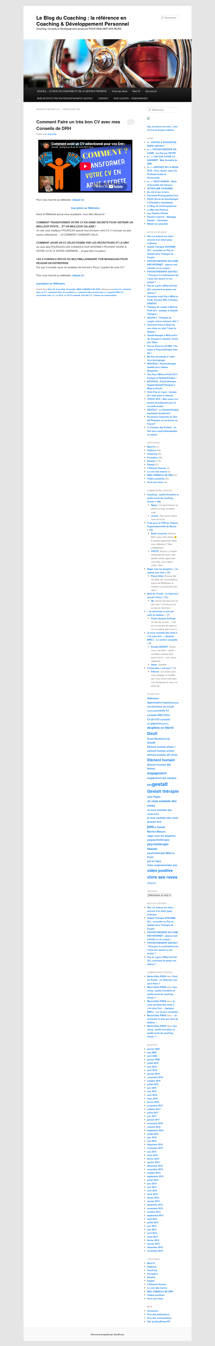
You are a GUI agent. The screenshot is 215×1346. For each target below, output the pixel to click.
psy (149, 839)
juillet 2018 (152, 1084)
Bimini (150, 706)
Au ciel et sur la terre (158, 191)
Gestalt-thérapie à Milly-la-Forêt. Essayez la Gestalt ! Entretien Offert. (162, 339)
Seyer (154, 664)
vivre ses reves (162, 877)
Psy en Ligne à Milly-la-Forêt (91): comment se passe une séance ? (162, 289)
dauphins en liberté (160, 728)
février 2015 (153, 1158)
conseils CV (162, 710)
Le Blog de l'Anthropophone (162, 206)
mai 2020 (151, 1052)
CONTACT (103, 98)
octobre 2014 (153, 1172)
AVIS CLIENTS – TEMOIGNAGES (131, 98)
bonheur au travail (163, 706)
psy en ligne (154, 861)
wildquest (151, 883)
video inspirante (156, 865)
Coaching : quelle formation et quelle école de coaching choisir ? (163, 498)
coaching (151, 710)
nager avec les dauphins (161, 835)
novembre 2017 (155, 1105)
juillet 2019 (152, 1063)
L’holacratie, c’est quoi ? (160, 668)
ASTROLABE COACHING (160, 188)
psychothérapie (160, 839)
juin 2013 (152, 1225)
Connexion (152, 1310)
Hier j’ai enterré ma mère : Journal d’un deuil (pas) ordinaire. (160, 240)
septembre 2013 (155, 1215)
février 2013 (153, 1240)
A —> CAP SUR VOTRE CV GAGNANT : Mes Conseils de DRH (162, 160)
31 (166, 597)
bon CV (117, 289)
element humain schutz (160, 750)
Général (151, 461)
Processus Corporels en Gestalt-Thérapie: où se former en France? (162, 420)
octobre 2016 (153, 1126)
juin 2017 (152, 1116)
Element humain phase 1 (161, 746)
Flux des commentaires (159, 1318)
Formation (71, 289)
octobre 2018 (153, 1080)
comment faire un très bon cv (92, 292)
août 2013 (152, 1218)
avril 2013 (152, 1233)
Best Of (136, 91)
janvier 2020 (153, 1059)
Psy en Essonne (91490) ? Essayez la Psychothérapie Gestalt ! (162, 349)
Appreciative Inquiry (159, 702)
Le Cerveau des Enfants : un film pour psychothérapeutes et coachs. (162, 431)
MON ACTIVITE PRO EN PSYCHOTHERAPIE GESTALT (65, 98)
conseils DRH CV (115, 292)
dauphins (164, 723)
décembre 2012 (155, 1247)
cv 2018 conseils (72, 295)
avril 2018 (152, 1095)
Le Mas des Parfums (157, 209)
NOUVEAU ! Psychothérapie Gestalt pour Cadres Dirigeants (161, 367)
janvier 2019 (153, 1073)
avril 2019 (152, 1070)
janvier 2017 (153, 1119)
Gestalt (150, 464)
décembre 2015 (155, 1144)
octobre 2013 (153, 1211)
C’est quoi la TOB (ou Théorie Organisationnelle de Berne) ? (162, 526)
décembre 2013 (155, 1204)
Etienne (155, 671)
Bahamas (175, 702)
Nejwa (154, 505)
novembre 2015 (155, 1148)
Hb (152, 600)
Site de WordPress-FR (158, 1321)
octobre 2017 (153, 1109)
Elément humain (161, 759)
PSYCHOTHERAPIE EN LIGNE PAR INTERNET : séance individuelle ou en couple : (162, 264)
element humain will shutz (162, 754)
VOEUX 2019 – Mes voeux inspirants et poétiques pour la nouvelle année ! (162, 402)
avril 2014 (152, 1190)
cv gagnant (153, 723)
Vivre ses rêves (119, 91)
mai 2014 (151, 1187)
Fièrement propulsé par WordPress (107, 1334)
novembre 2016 (155, 1123)
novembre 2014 (155, 1169)
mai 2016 (151, 1140)
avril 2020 (152, 1055)
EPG (149, 785)
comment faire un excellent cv (62, 292)
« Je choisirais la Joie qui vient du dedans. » (162, 1019)
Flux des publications (158, 1314)
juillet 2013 (152, 1222)
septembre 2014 (155, 1176)
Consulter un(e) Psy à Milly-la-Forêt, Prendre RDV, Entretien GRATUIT (162, 300)
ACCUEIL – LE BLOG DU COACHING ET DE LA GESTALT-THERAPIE (72, 91)
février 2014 (153, 1197)
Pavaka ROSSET (159, 646)
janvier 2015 (153, 1162)
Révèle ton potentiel (157, 223)
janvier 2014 (153, 1201)
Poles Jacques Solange (163, 618)
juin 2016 (152, 1137)
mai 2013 (151, 1229)
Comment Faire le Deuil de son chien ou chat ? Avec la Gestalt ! (161, 328)
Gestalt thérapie (163, 791)
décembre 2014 (155, 1165)
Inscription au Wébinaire (85, 208)
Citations (151, 450)
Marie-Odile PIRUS (156, 976)
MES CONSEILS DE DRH (88, 289)
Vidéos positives (155, 478)
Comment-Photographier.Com (162, 195)
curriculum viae (43, 295)
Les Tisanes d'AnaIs (157, 213)
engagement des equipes (161, 778)
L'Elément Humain (156, 468)
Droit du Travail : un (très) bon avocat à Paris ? (162, 980)
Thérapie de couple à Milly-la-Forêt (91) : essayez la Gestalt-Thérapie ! (162, 310)
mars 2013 (152, 1236)
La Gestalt (159, 827)
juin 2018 (152, 1087)
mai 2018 (151, 1091)
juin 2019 (152, 1066)
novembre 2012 (155, 1250)
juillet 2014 (152, 1180)
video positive (160, 870)
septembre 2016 (155, 1130)
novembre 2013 (155, 1208)
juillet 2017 (152, 1112)
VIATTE (155, 551)
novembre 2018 (155, 1077)
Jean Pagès (153, 796)
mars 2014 (152, 1194)
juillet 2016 (152, 1133)
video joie (171, 865)
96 (159, 501)
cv (53, 295)
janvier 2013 (153, 1243)
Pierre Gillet (157, 576)
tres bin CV (86, 295)
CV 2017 (151, 719)
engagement (157, 773)
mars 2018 (152, 1098)
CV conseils (163, 719)
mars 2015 (152, 1155)
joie (150, 826)
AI (148, 698)
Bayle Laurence (159, 533)
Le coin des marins (157, 471)
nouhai (154, 515)
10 (151, 529)
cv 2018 (59, 295)
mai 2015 (151, 1151)
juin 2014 (152, 1183)
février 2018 (153, 1102)
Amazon (154, 698)
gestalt (160, 783)
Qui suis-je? (151, 91)
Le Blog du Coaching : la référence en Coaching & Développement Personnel (82, 20)
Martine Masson (156, 831)
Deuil (152, 733)
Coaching (60, 289)
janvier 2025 (153, 1048)
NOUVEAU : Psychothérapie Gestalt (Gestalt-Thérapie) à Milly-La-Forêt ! (161, 385)
